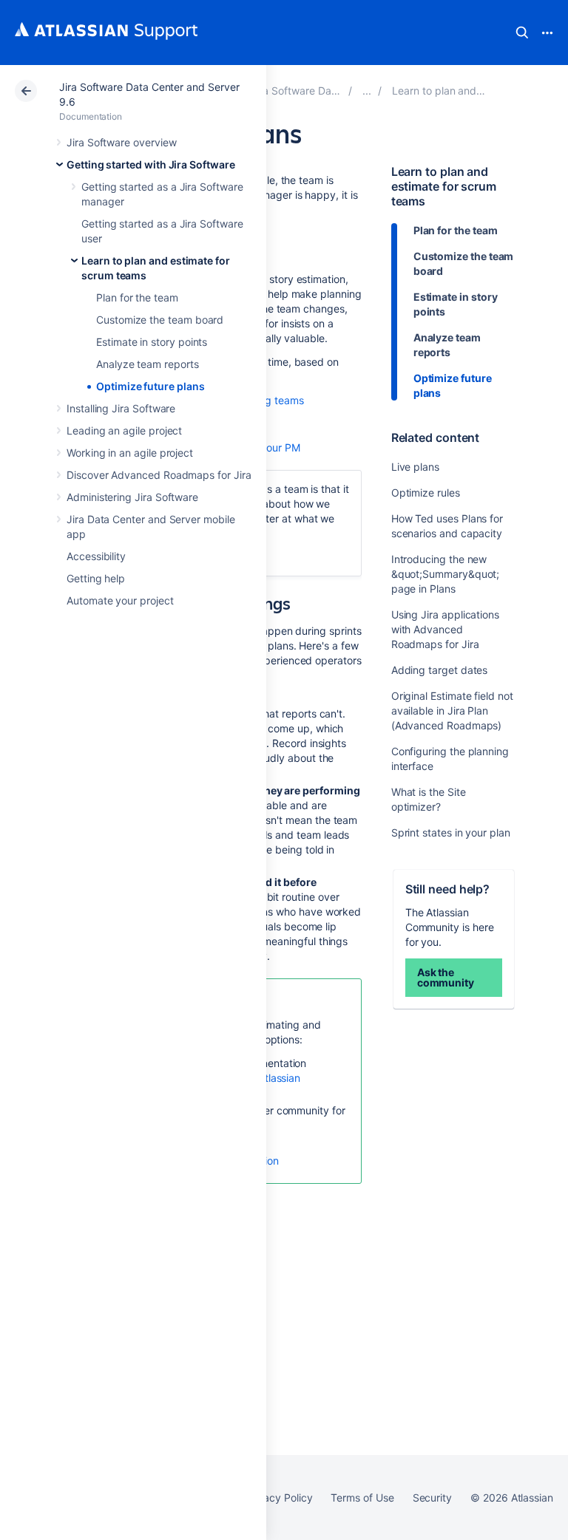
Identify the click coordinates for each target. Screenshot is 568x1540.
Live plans (415, 466)
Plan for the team (137, 297)
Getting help (96, 578)
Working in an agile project (130, 452)
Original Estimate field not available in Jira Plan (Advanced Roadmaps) (452, 710)
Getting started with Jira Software (151, 164)
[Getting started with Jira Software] (366, 90)
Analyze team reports (147, 364)
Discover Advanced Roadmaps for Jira (159, 475)
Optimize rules (425, 492)
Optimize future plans (150, 386)
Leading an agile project (124, 430)
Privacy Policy (278, 1497)
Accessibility (96, 556)
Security (432, 1497)
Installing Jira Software (121, 408)
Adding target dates (439, 670)
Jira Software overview (121, 142)
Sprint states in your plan (450, 832)
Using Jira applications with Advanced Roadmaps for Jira (445, 629)
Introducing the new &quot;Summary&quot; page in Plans (445, 574)
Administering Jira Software (132, 497)
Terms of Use (362, 1497)
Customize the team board (159, 319)
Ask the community (445, 977)
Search (522, 32)
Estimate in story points (151, 341)
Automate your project (120, 600)
